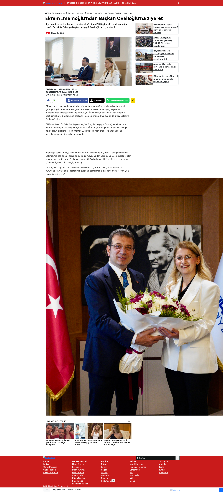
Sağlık (104, 470)
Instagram (163, 461)
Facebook (163, 472)
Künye (46, 461)
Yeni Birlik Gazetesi (56, 13)
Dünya (104, 464)
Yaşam (104, 472)
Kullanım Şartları (50, 472)
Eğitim (104, 467)
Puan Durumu (78, 470)
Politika (104, 461)
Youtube (163, 464)
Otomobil (105, 475)
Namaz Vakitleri (79, 461)
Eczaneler (76, 467)
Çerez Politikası (50, 467)
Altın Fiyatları (78, 475)
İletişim (46, 464)
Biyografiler (135, 470)
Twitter (162, 470)
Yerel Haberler (136, 464)
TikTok (162, 467)
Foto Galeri (135, 475)
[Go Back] (221, 490)
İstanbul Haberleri (76, 13)
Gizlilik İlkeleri (49, 470)
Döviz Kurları (78, 472)
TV (131, 472)
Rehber (133, 461)
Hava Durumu (78, 464)
